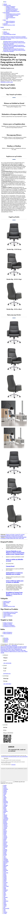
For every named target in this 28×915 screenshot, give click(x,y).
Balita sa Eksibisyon (10, 22)
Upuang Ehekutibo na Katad (12, 15)
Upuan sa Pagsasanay (10, 17)
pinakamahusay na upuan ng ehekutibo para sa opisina (14, 573)
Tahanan (5, 4)
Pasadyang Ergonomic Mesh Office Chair (13, 648)
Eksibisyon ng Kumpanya (11, 10)
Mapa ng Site (8, 645)
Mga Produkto (6, 12)
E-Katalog (5, 23)
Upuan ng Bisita (9, 16)
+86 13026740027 (7, 683)
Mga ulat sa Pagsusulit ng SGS (12, 11)
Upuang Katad (10, 566)
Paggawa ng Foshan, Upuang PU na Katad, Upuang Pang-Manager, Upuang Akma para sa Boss (13, 535)
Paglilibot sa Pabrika (10, 7)
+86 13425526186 (7, 663)
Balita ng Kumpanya (10, 21)
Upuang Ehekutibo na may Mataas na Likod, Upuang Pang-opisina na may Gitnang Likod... (15, 552)
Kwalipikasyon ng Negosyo (12, 8)
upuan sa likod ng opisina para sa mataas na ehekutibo (14, 581)
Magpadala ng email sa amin (7, 82)
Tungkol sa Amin (7, 5)
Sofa (7, 18)
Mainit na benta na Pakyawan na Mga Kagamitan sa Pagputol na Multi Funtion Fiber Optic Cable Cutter (13, 537)
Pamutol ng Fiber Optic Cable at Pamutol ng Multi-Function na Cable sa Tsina (13, 651)
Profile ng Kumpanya (10, 6)
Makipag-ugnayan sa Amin (9, 24)
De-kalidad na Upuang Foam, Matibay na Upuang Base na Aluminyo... (14, 594)
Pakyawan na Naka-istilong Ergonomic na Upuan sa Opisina (14, 646)
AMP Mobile (14, 645)
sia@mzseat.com (6, 673)
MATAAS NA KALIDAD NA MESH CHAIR (11, 647)
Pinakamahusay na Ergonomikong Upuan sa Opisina (11, 649)
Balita (4, 20)
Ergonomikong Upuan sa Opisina (13, 13)
